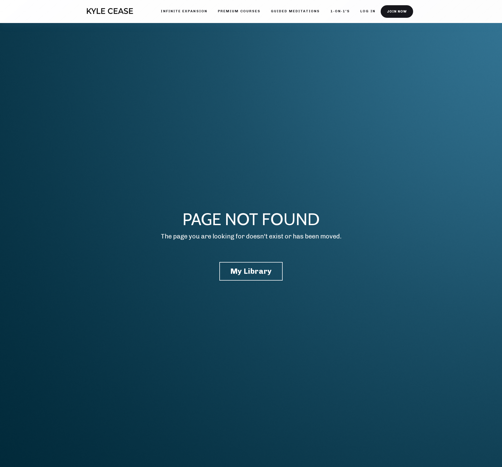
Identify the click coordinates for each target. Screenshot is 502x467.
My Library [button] (251, 271)
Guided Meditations (295, 11)
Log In (367, 11)
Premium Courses (239, 11)
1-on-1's (340, 11)
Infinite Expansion (184, 11)
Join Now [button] (397, 11)
